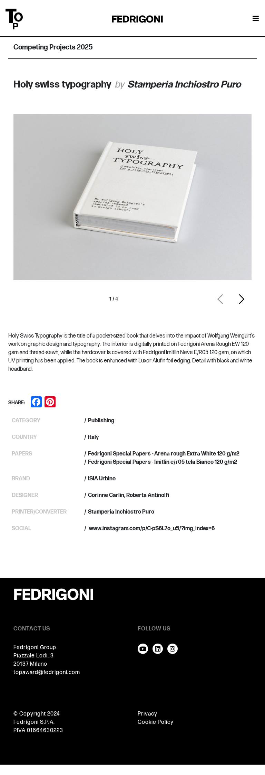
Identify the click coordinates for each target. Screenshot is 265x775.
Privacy (147, 714)
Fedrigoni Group (34, 647)
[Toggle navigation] (255, 19)
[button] (220, 299)
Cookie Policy (156, 722)
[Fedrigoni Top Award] (137, 18)
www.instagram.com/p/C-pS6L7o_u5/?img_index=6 (151, 528)
